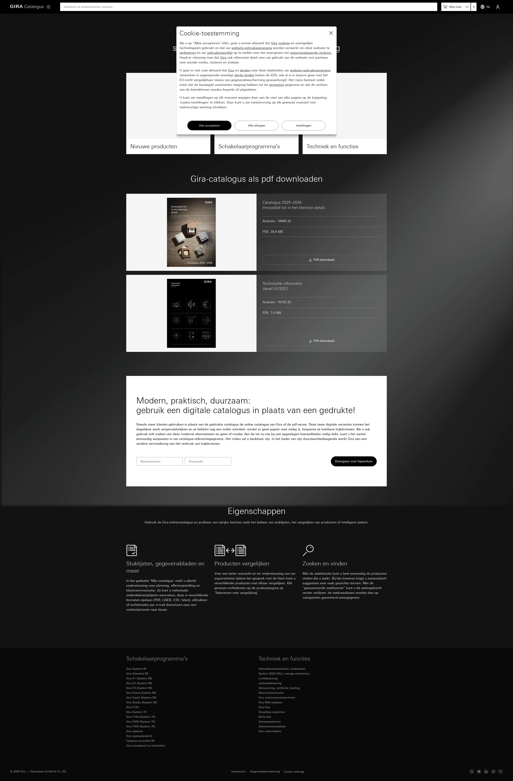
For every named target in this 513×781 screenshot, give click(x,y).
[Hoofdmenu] (47, 6)
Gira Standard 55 (137, 673)
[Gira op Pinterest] (500, 771)
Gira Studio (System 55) (141, 702)
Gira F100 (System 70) (140, 716)
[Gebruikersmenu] (498, 7)
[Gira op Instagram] (471, 771)
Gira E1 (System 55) (139, 678)
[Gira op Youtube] (479, 771)
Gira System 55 (136, 668)
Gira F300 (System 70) (140, 726)
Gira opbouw (134, 731)
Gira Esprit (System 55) (141, 697)
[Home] (27, 7)
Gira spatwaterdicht (139, 736)
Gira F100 (132, 707)
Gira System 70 (136, 712)
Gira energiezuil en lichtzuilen (145, 745)
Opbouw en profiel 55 (140, 740)
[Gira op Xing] (493, 771)
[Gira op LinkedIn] (486, 771)
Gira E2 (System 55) (139, 683)
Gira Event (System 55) (141, 692)
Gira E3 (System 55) (139, 688)
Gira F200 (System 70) (140, 721)
